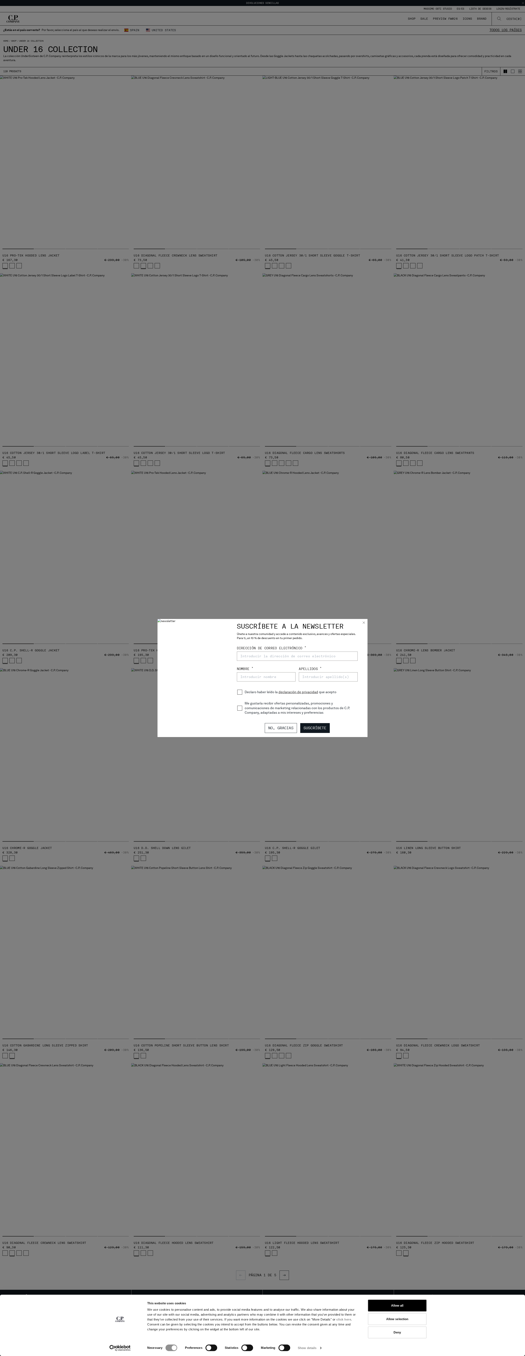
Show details (307, 1348)
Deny (397, 1332)
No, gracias (280, 728)
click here (343, 1319)
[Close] (364, 623)
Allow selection (397, 1319)
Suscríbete (315, 728)
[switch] (211, 1348)
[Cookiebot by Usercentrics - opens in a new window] (120, 1348)
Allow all (397, 1305)
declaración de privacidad (298, 692)
